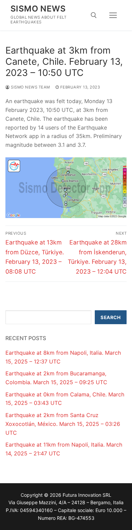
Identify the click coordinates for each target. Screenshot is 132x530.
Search (110, 317)
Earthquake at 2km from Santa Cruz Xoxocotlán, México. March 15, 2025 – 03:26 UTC (62, 424)
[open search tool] (94, 15)
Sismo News (38, 9)
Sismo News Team (30, 87)
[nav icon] (113, 15)
